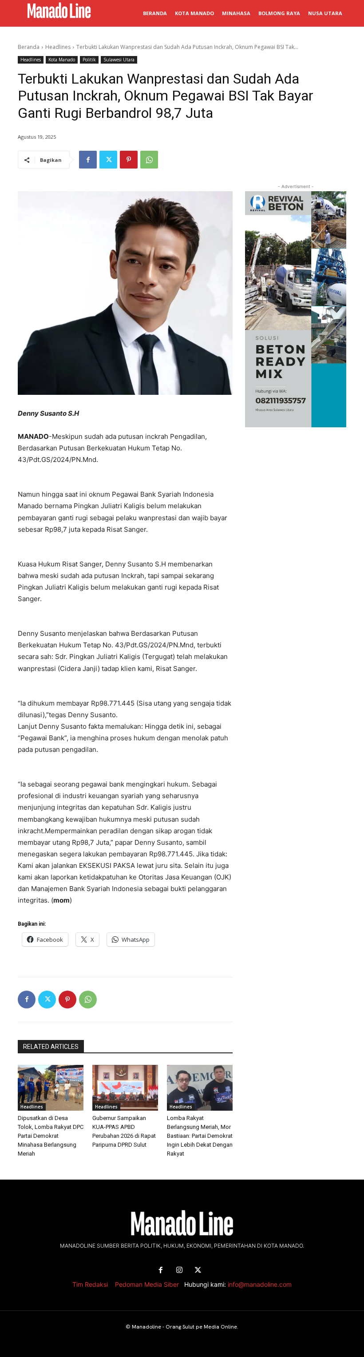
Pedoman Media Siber (147, 1284)
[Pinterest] (129, 160)
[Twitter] (108, 160)
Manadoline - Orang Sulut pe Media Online (184, 1326)
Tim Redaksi (90, 1284)
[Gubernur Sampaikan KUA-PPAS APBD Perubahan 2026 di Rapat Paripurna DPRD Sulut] (125, 1088)
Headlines (58, 47)
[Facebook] (88, 160)
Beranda (29, 47)
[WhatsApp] (149, 160)
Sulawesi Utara (119, 59)
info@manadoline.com (260, 1284)
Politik (89, 59)
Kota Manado (61, 59)
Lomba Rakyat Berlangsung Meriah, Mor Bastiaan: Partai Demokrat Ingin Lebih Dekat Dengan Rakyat (200, 1136)
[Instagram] (179, 1270)
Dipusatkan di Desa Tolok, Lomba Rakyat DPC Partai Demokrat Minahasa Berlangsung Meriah (50, 1136)
